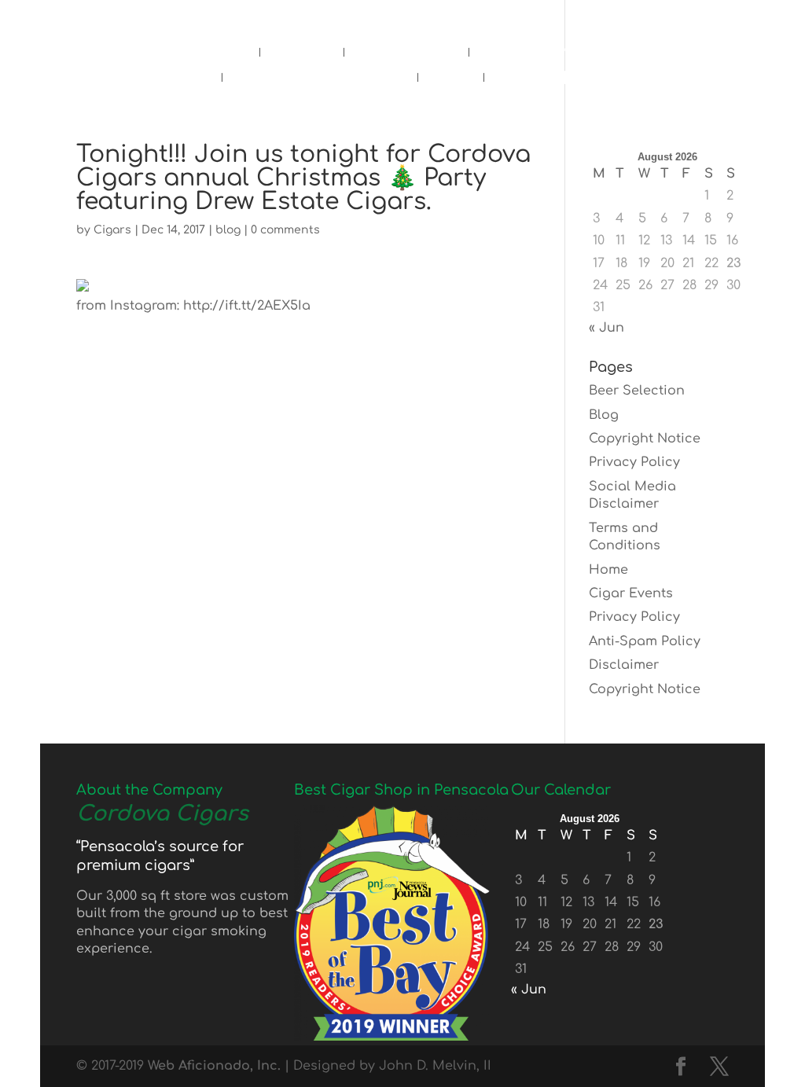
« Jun (606, 328)
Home (220, 55)
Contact (532, 81)
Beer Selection (637, 391)
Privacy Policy (634, 462)
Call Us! (396, 17)
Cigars (301, 55)
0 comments (285, 230)
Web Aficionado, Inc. (214, 1066)
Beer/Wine (406, 55)
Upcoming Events (319, 81)
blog (228, 230)
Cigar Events (631, 593)
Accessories (536, 55)
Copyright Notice (644, 438)
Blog (450, 81)
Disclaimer (624, 665)
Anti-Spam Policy (644, 641)
